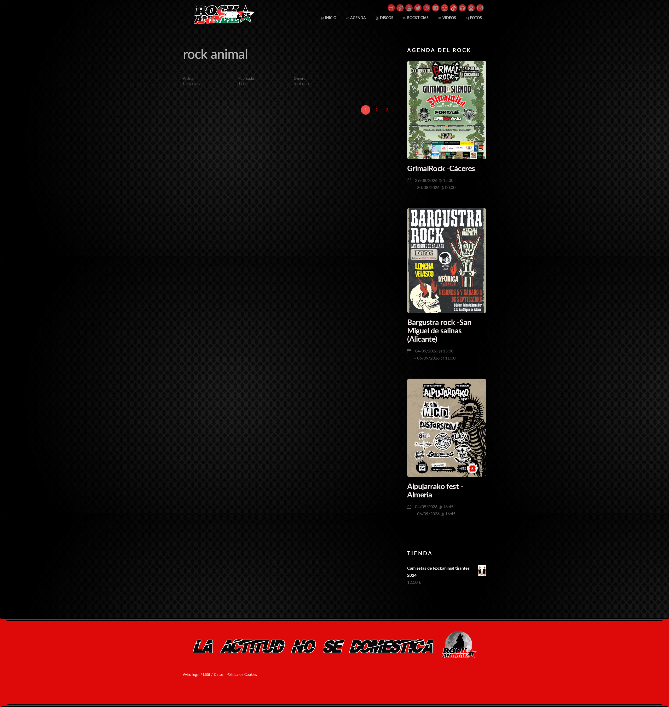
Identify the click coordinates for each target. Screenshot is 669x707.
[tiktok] (453, 7)
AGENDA (357, 18)
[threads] (426, 7)
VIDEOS (449, 18)
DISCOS (386, 18)
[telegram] (400, 7)
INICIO (330, 18)
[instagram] (444, 7)
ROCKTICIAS (417, 18)
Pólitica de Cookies (242, 675)
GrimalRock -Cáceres (441, 169)
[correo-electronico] (480, 7)
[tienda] (391, 7)
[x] (418, 7)
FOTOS (475, 18)
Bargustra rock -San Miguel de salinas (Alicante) (439, 331)
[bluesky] (435, 7)
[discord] (471, 7)
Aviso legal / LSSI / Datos (203, 675)
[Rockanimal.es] (222, 22)
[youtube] (409, 7)
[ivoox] (462, 7)
